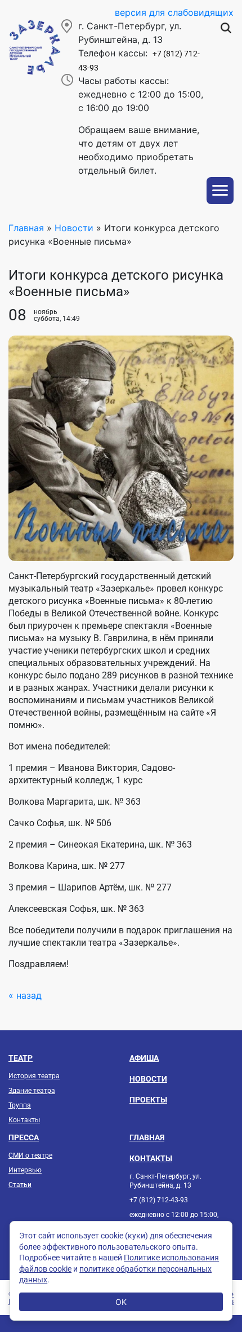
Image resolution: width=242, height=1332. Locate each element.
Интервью (25, 1170)
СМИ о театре (30, 1155)
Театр (20, 1057)
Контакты (24, 1120)
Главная (26, 227)
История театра (34, 1076)
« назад (25, 995)
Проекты (148, 1099)
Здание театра (31, 1091)
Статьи (20, 1185)
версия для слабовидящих (174, 12)
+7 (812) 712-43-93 (158, 1200)
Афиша (144, 1057)
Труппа (19, 1105)
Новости (74, 227)
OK (121, 1302)
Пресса (23, 1137)
